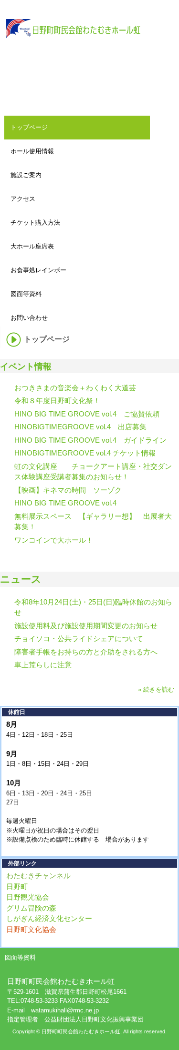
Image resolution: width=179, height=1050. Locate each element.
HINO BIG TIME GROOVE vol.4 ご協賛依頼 (86, 414)
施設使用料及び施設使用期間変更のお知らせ (86, 626)
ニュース (21, 579)
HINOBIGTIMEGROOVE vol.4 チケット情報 (85, 453)
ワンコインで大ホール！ (53, 540)
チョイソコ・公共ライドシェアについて (78, 638)
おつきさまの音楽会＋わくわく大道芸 (75, 388)
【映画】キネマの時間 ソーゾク (68, 490)
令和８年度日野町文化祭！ (57, 400)
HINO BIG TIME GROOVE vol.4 (65, 503)
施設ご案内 (26, 174)
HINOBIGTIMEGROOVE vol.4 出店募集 (80, 427)
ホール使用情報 (32, 151)
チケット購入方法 (35, 222)
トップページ (29, 127)
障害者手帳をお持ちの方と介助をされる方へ (86, 652)
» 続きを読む (156, 689)
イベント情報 (26, 366)
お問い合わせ (29, 317)
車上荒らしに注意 (43, 665)
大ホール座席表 (32, 246)
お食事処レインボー (38, 270)
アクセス (23, 198)
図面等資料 (26, 293)
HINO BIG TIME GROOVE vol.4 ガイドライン (90, 440)
